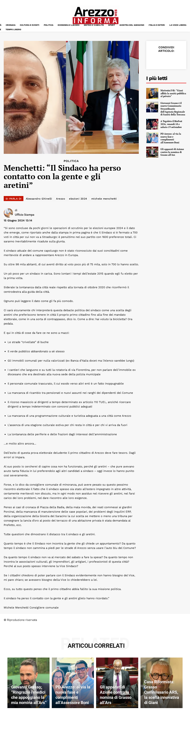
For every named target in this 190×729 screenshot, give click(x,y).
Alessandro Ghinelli (39, 198)
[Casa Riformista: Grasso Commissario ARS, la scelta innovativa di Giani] (161, 683)
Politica (71, 161)
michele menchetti (104, 198)
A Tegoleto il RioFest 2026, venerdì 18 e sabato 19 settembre (171, 124)
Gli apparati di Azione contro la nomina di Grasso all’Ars (172, 152)
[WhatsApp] (179, 59)
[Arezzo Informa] (95, 16)
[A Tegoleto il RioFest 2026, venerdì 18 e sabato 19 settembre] (152, 124)
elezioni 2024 (78, 198)
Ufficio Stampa (24, 214)
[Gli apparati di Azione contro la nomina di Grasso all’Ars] (152, 152)
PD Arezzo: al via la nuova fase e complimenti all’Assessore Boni (170, 138)
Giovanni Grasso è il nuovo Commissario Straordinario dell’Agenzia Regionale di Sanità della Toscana (172, 109)
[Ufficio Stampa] (9, 213)
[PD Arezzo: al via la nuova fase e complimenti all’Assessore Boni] (152, 137)
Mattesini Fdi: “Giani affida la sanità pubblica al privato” (173, 93)
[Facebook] (153, 59)
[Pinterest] (170, 59)
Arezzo (60, 198)
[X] (162, 59)
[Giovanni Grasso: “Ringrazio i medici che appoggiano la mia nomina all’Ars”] (28, 683)
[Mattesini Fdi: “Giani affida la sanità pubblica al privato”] (152, 93)
